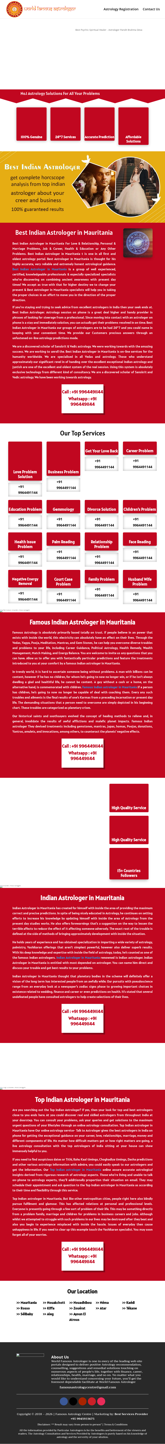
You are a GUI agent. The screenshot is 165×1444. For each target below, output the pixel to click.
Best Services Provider (131, 1414)
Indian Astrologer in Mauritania (78, 957)
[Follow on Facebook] (64, 1401)
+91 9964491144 (32, 29)
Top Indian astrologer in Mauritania (75, 1170)
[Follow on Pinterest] (92, 1401)
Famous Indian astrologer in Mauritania (109, 687)
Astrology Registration (121, 9)
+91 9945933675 (82, 1418)
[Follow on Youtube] (82, 1401)
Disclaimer (44, 1424)
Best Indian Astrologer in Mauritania (39, 269)
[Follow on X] (73, 1401)
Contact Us (151, 9)
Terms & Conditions (115, 1424)
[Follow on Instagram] (101, 1401)
